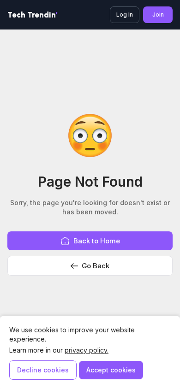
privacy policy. (86, 350)
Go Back (95, 265)
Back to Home (96, 240)
